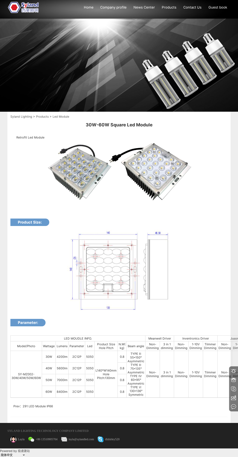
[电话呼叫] (233, 379)
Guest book (217, 7)
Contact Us (192, 7)
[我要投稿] (233, 397)
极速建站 (24, 451)
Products (169, 7)
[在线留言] (233, 406)
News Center (144, 7)
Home (89, 7)
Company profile (113, 7)
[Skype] (233, 388)
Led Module (61, 116)
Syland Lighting (21, 116)
